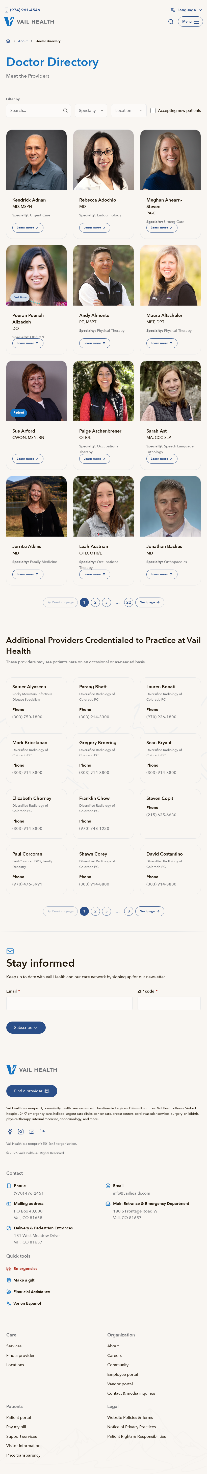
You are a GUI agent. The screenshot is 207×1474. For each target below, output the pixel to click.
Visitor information (23, 1446)
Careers (114, 1355)
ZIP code (148, 991)
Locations (15, 1365)
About (113, 1346)
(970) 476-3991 (27, 884)
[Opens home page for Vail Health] (29, 21)
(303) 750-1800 (27, 717)
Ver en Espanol (27, 1303)
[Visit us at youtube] (31, 1131)
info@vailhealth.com (131, 1193)
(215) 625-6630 (161, 815)
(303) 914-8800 (27, 772)
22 (129, 603)
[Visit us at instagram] (20, 1131)
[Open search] (171, 22)
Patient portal (18, 1417)
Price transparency (23, 1455)
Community (117, 1365)
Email (13, 991)
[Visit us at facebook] (9, 1131)
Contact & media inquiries (131, 1393)
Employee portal (122, 1374)
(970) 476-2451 (29, 1193)
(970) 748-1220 (94, 828)
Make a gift (23, 1280)
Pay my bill (16, 1427)
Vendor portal (120, 1384)
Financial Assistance (31, 1292)
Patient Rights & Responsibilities (136, 1436)
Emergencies (25, 1268)
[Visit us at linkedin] (42, 1131)
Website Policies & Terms (130, 1417)
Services (13, 1346)
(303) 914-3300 (94, 717)
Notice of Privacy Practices (131, 1427)
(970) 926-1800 (161, 717)
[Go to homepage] (8, 41)
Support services (21, 1436)
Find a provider (20, 1355)
